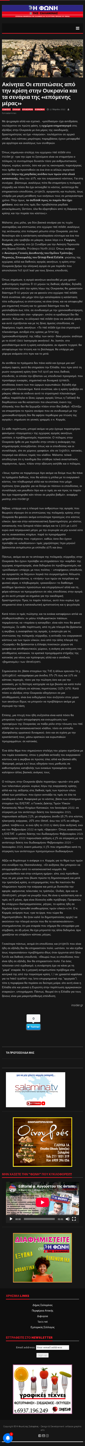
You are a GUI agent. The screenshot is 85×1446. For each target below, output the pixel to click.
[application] (42, 1202)
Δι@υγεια (42, 1316)
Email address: (26, 1347)
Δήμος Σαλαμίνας (43, 1305)
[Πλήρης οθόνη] (74, 1219)
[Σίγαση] (68, 1219)
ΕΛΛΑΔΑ (16, 110)
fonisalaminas (9, 113)
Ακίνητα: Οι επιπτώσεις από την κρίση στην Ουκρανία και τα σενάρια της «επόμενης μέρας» (39, 94)
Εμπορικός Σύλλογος (43, 1327)
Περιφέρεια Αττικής (42, 1310)
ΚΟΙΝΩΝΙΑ (39, 110)
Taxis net (43, 1321)
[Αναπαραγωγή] (11, 1219)
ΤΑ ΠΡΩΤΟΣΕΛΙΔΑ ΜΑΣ (20, 1052)
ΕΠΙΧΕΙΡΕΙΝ (27, 110)
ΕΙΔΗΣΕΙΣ (6, 110)
